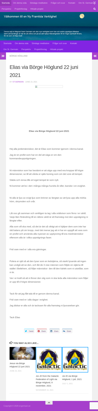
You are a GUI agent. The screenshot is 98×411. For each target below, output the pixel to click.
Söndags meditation (38, 3)
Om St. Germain (86, 3)
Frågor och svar (58, 3)
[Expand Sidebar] (3, 56)
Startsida (6, 3)
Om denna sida (20, 3)
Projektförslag (21, 9)
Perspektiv (6, 9)
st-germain (18, 82)
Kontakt (71, 3)
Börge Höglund (18, 56)
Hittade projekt (36, 9)
